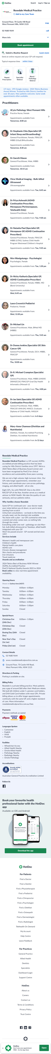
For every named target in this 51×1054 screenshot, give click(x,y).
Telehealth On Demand (25, 927)
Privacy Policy (25, 1010)
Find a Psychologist (25, 903)
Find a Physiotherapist (25, 889)
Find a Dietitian (25, 908)
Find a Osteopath (25, 912)
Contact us (25, 1000)
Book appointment (25, 45)
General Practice (25, 954)
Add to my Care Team (25, 14)
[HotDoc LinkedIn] (25, 1027)
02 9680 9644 (12, 656)
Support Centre (25, 978)
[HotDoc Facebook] (21, 1027)
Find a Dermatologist (25, 917)
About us (25, 991)
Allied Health (25, 959)
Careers (25, 995)
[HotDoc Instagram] (30, 1027)
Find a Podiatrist (25, 893)
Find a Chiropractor (25, 898)
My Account (25, 931)
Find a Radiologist (25, 922)
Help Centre (26, 936)
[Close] (2, 1048)
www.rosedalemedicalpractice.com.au (22, 660)
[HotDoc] (6, 3)
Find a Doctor (25, 879)
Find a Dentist (25, 884)
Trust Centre (25, 1014)
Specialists (25, 968)
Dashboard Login (25, 973)
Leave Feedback (25, 941)
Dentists (25, 963)
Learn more (44, 53)
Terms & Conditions (25, 1005)
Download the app (25, 851)
